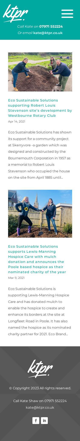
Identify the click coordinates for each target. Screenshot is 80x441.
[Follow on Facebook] (35, 420)
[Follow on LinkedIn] (44, 420)
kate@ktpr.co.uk (40, 407)
